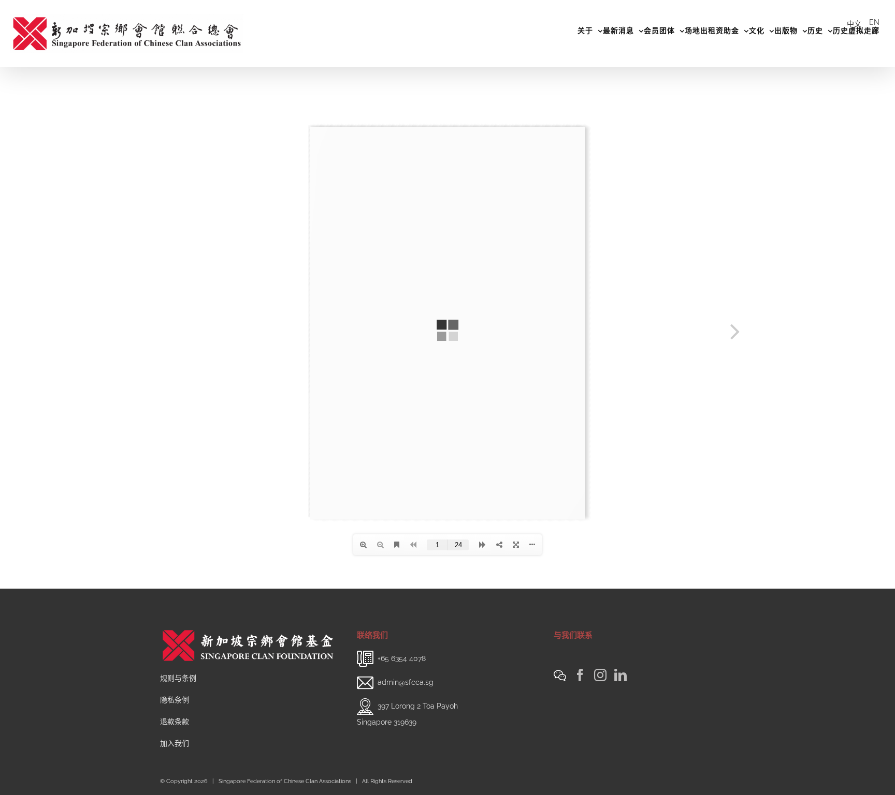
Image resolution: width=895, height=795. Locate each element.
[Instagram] (600, 675)
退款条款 (174, 721)
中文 (854, 24)
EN (874, 22)
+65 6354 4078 (402, 658)
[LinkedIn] (620, 675)
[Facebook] (580, 675)
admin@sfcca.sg (406, 682)
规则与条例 (178, 678)
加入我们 (174, 743)
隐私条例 (174, 700)
